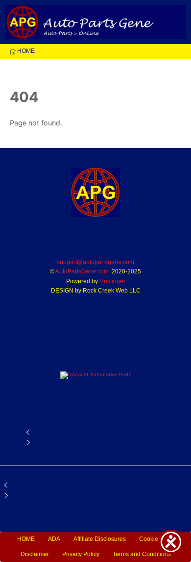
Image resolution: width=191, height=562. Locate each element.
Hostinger (112, 281)
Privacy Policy (80, 554)
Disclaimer (35, 554)
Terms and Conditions (142, 554)
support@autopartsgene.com (95, 262)
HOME (25, 51)
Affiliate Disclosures (99, 539)
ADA (54, 539)
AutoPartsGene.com (82, 271)
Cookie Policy (157, 539)
